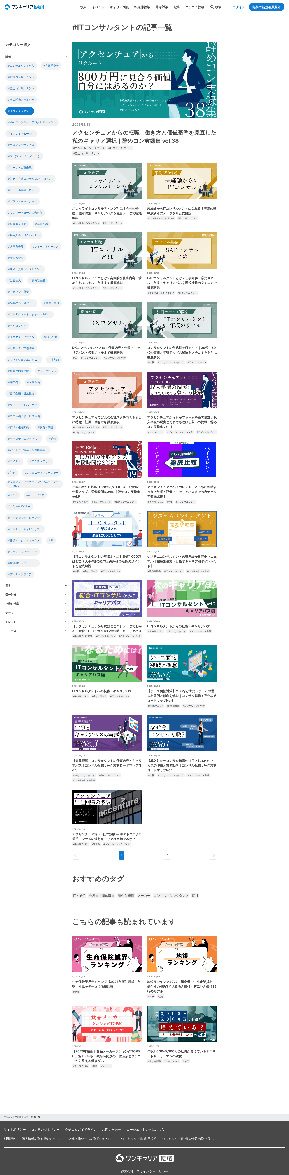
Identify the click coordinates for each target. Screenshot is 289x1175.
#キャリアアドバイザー (22, 404)
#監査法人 (14, 280)
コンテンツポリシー (45, 1129)
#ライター (14, 461)
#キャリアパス (155, 501)
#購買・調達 (45, 427)
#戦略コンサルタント (21, 77)
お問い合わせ (111, 1129)
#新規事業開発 (17, 224)
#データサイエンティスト (24, 438)
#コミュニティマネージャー (41, 472)
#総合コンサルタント (21, 88)
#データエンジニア (20, 574)
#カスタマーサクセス (21, 144)
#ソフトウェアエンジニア (24, 359)
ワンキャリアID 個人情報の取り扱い (188, 1139)
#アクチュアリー (40, 461)
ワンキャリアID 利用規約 (139, 1139)
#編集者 (13, 382)
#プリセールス (47, 371)
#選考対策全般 (90, 571)
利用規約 (10, 1139)
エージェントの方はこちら (145, 1129)
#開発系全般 (37, 280)
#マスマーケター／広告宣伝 (25, 212)
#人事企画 (33, 382)
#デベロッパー (17, 325)
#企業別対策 (173, 705)
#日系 (151, 996)
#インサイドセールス (21, 133)
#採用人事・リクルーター (24, 235)
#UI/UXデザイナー (19, 506)
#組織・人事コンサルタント (25, 269)
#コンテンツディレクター (24, 517)
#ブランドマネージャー (22, 201)
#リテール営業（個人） (22, 190)
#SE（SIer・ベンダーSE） (24, 156)
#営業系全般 (51, 65)
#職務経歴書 (154, 571)
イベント (98, 7)
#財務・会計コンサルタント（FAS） (30, 178)
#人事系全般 (15, 246)
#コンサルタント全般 (21, 65)
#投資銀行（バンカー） (22, 563)
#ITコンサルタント (19, 111)
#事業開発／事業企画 (21, 99)
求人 (83, 7)
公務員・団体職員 (101, 895)
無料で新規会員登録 (266, 7)
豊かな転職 (126, 895)
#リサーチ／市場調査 (21, 348)
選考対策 (162, 7)
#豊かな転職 (154, 1061)
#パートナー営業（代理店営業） (28, 450)
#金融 (76, 991)
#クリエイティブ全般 (21, 337)
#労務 (11, 472)
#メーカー (106, 1066)
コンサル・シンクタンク (171, 895)
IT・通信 (79, 895)
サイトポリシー (15, 1129)
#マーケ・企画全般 (20, 167)
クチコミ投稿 (194, 7)
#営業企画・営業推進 (21, 393)
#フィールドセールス (46, 246)
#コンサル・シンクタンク (89, 148)
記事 (177, 7)
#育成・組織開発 (18, 427)
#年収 (151, 362)
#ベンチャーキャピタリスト (25, 529)
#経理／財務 (51, 303)
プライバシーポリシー (152, 1171)
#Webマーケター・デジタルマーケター (32, 122)
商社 (195, 895)
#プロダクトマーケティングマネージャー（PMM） (33, 484)
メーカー (144, 895)
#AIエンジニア (35, 495)
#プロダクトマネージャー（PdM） (29, 314)
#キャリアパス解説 (83, 636)
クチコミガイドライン (81, 1129)
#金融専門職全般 (18, 371)
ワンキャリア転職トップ (16, 1117)
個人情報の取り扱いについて (42, 1139)
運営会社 (127, 1171)
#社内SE (54, 359)
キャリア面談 (119, 7)
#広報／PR (50, 337)
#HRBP (12, 495)
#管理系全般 (15, 258)
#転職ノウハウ (155, 705)
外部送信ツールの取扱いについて (92, 1139)
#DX (75, 357)
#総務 (52, 438)
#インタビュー (155, 432)
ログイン (239, 7)
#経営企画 (41, 224)
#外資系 (96, 844)
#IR (51, 540)
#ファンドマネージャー (22, 551)
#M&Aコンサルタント (21, 303)
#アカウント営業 (18, 291)
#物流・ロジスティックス (24, 540)
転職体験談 (142, 7)
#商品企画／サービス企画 (24, 416)
